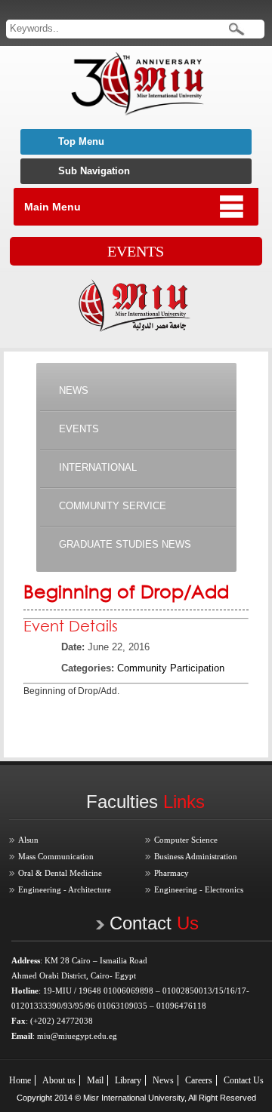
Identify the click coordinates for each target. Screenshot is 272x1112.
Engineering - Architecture (64, 889)
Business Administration (195, 856)
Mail (95, 1080)
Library (128, 1080)
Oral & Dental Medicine (60, 872)
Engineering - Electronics (198, 889)
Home (20, 1080)
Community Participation (170, 668)
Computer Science (186, 839)
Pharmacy (171, 872)
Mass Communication (56, 856)
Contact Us (244, 1080)
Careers (198, 1080)
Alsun (28, 839)
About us (59, 1080)
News (163, 1080)
